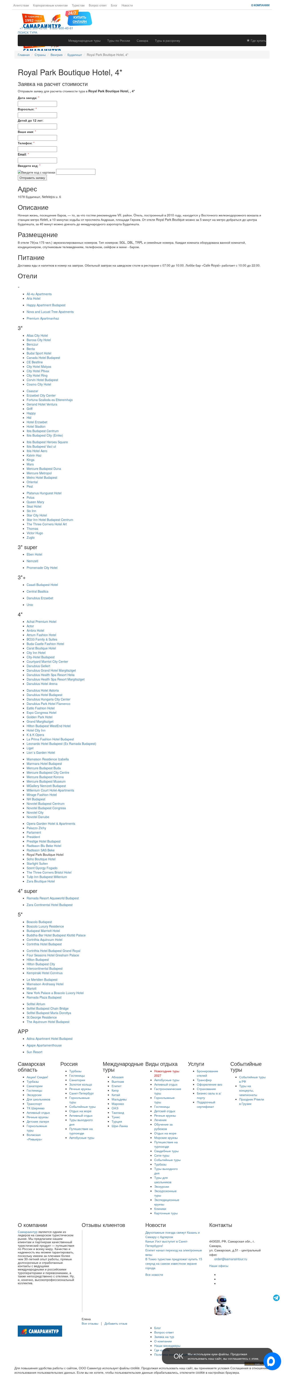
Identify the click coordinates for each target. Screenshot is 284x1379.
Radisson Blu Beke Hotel (44, 845)
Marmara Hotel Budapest (44, 763)
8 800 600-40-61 (60, 28)
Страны (40, 54)
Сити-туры (161, 1155)
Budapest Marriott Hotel (43, 930)
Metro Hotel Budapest (42, 477)
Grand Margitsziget (40, 721)
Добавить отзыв (116, 1323)
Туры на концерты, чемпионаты (248, 1090)
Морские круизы (166, 1137)
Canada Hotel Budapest (43, 357)
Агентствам (21, 5)
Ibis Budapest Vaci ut (41, 446)
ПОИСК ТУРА (27, 32)
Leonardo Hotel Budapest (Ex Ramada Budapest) (61, 743)
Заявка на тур (164, 1336)
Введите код (27, 165)
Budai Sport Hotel (39, 353)
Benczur (32, 344)
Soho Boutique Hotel (41, 859)
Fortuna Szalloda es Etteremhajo (50, 400)
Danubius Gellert (38, 666)
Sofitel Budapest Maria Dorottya (49, 1013)
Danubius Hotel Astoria (43, 690)
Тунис (116, 1117)
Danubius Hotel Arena (42, 683)
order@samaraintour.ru (230, 1259)
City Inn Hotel (36, 652)
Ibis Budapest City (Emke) (45, 435)
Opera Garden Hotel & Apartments (51, 823)
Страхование (206, 1088)
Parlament (34, 832)
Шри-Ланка (120, 1126)
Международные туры (84, 40)
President (33, 837)
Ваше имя (25, 131)
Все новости (154, 1274)
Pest (30, 486)
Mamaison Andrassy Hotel (45, 984)
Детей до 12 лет (30, 120)
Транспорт (34, 1103)
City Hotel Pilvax (38, 371)
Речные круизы (37, 1117)
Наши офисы (218, 1265)
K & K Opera (35, 734)
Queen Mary (35, 502)
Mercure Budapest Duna (44, 468)
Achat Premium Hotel (41, 621)
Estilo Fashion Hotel (41, 708)
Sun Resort (34, 1052)
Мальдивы (119, 1099)
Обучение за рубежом (163, 1126)
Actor (30, 626)
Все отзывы (90, 1323)
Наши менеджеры (167, 1345)
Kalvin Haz (34, 455)
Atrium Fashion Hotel (41, 635)
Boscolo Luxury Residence (45, 926)
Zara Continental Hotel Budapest (50, 904)
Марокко (118, 1103)
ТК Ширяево (36, 1108)
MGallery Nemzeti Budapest (46, 785)
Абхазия (118, 1077)
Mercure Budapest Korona (45, 777)
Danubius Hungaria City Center (48, 699)
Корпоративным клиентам (50, 5)
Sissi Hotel (34, 506)
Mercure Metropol (39, 473)
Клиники (160, 1208)
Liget (30, 748)
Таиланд (118, 1112)
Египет (116, 1086)
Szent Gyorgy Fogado (42, 868)
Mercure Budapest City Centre (48, 772)
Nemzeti (32, 561)
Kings (30, 459)
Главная (24, 54)
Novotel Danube (38, 817)
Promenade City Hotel (42, 567)
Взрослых (26, 109)
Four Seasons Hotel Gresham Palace (53, 955)
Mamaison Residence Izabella (48, 759)
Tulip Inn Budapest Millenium (47, 876)
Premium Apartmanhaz (43, 318)
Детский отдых (164, 1111)
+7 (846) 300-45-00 (32, 28)
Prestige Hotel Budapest (44, 841)
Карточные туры (166, 1213)
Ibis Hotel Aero (37, 451)
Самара (142, 40)
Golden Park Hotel (39, 717)
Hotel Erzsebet (37, 422)
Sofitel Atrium (36, 1004)
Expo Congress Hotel (41, 712)
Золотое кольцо (80, 1084)
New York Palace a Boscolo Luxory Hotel (55, 993)
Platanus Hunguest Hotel (44, 493)
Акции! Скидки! (37, 1077)
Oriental (32, 482)
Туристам (78, 5)
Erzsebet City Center (41, 395)
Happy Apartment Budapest (46, 305)
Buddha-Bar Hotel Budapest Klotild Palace (56, 935)
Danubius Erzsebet (40, 598)
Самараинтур (27, 1231)
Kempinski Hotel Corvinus (45, 973)
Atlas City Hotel (37, 335)
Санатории (35, 1086)
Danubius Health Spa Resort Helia (51, 675)
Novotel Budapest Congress (46, 808)
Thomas (32, 528)
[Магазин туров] (78, 17)
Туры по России (118, 40)
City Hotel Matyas (39, 366)
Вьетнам (118, 1081)
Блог (114, 5)
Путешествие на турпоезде (81, 1130)
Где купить (258, 40)
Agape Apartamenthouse (44, 1045)
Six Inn (31, 510)
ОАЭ (115, 1108)
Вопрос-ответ (98, 5)
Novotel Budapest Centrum (46, 803)
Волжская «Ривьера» (34, 1136)
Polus (30, 497)
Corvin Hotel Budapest (42, 380)
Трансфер (204, 1080)
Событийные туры (82, 1106)
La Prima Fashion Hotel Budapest (50, 739)
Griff (29, 408)
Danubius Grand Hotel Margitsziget (51, 670)
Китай (116, 1094)
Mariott (31, 988)
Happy (31, 413)
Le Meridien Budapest (42, 979)
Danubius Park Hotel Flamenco (48, 703)
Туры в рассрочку (167, 40)
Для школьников (38, 1099)
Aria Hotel (33, 298)
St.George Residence (42, 1017)
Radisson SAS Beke (41, 850)
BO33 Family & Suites (42, 639)
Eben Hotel (34, 554)
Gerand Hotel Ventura (42, 404)
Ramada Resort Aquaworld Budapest (53, 898)
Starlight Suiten (37, 863)
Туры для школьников (162, 1179)
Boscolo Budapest (39, 922)
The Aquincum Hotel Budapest (48, 1021)
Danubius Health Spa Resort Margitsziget (56, 679)
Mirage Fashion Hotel (42, 794)
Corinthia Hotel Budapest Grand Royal (53, 950)
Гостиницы (34, 1090)
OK (178, 1356)
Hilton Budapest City (41, 964)
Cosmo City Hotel (39, 384)
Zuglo (31, 537)
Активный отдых (38, 1112)
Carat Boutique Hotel (41, 648)
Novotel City (35, 812)
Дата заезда (27, 97)
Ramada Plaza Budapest (44, 997)
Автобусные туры (81, 1137)
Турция (117, 1121)
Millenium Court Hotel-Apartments (50, 790)
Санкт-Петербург (81, 1093)
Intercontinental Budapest (45, 968)
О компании (260, 5)
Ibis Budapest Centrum (43, 431)
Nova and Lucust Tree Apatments (50, 311)
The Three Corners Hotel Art (47, 524)
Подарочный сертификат (206, 1104)
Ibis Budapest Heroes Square (47, 442)
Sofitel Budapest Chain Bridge (48, 1008)
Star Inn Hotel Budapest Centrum (50, 519)
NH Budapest (36, 799)
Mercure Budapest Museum (46, 781)
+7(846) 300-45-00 (222, 1232)
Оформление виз (209, 1084)
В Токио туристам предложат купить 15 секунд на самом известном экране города (173, 1263)
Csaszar (32, 391)
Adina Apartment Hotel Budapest (50, 1038)
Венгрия (57, 54)
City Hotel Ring (37, 375)
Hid (29, 417)
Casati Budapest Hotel (42, 584)
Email (22, 154)
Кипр (115, 1090)
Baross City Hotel (39, 340)
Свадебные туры (166, 1151)
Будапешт (74, 54)
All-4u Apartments (39, 294)
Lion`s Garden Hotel (41, 752)
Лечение (160, 1120)
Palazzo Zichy (36, 828)
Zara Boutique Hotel (41, 881)
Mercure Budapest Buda (44, 768)
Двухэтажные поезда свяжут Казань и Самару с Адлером (172, 1234)
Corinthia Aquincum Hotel (44, 939)
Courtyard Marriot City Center (47, 661)
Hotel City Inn (36, 730)
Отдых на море (80, 1111)
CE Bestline (35, 362)
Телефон (25, 143)
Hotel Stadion (36, 426)
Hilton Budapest (38, 959)
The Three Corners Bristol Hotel (49, 872)
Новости (127, 5)
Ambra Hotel (35, 630)
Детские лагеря (38, 1121)
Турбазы (33, 1081)
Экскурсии (34, 1094)
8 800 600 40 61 (220, 1237)
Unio (30, 604)
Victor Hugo (35, 533)
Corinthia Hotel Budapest (44, 944)
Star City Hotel (37, 515)
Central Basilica (37, 591)
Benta (31, 348)
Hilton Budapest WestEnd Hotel (49, 726)
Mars (30, 464)
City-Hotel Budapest (41, 657)
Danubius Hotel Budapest (44, 694)
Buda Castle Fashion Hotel (45, 643)
